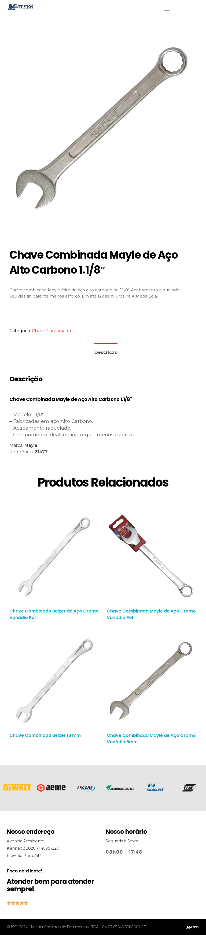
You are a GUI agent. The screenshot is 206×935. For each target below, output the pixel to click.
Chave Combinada (51, 330)
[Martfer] (33, 7)
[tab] (106, 350)
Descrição (105, 352)
